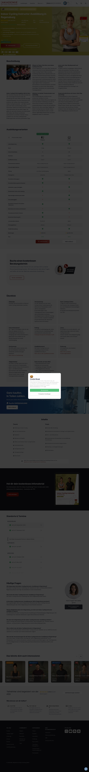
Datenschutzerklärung (35, 386)
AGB (45, 386)
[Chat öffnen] (86, 769)
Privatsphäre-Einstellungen (45, 394)
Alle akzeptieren (44, 390)
